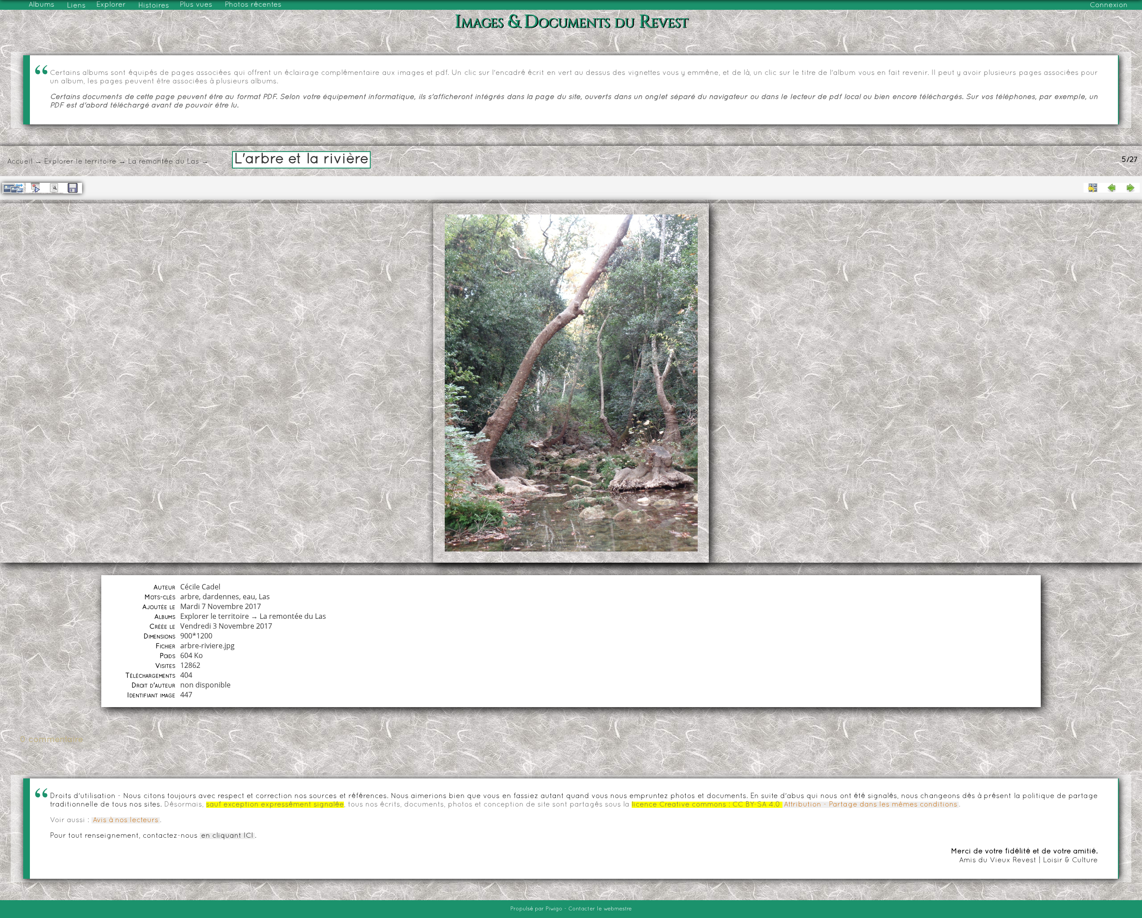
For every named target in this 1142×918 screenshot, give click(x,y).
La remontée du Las (163, 162)
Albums (41, 5)
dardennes (221, 596)
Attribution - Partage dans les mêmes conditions (870, 805)
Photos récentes (253, 5)
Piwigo (554, 909)
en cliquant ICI (227, 836)
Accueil (20, 162)
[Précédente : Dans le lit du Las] (1111, 188)
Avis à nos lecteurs (125, 820)
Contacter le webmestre (600, 909)
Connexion (1109, 5)
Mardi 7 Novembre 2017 (220, 606)
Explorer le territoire (80, 162)
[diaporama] (35, 188)
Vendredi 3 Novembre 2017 (226, 626)
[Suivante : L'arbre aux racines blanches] (1130, 188)
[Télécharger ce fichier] (72, 188)
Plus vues (196, 5)
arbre (189, 596)
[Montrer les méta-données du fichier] (54, 188)
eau (249, 596)
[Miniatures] (1093, 188)
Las (264, 596)
